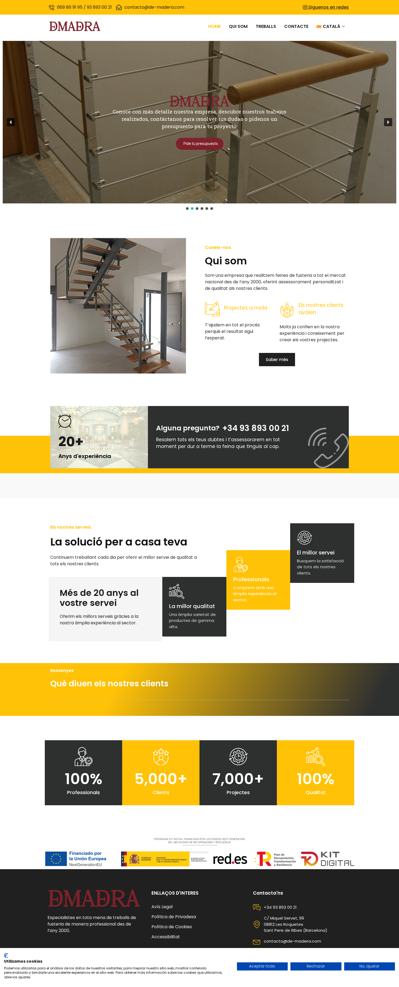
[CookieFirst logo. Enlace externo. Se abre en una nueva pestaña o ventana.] (6, 955)
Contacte (296, 26)
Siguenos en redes (328, 7)
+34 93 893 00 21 (255, 428)
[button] (11, 122)
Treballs (266, 26)
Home (214, 26)
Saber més (277, 359)
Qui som (238, 26)
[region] (199, 126)
